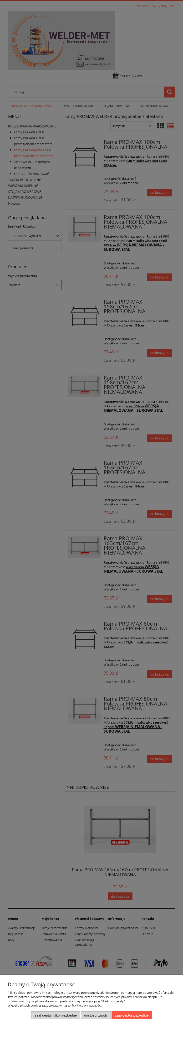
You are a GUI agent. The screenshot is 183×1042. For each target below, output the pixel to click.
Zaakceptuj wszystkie (131, 1015)
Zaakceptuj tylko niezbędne (56, 1015)
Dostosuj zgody (96, 1015)
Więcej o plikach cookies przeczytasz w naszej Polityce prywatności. (55, 1005)
